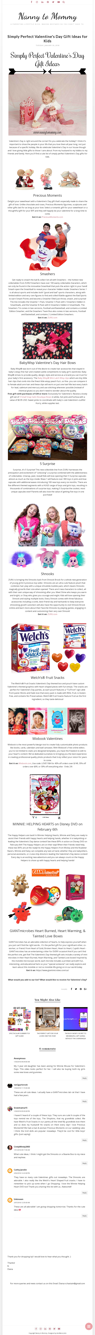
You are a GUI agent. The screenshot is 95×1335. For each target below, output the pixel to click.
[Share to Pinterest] (81, 989)
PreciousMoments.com (52, 217)
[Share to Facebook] (71, 989)
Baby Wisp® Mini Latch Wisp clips (53, 378)
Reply (84, 1078)
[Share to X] (76, 989)
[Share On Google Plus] (85, 989)
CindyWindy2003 (22, 1146)
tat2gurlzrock (21, 1084)
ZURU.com (52, 317)
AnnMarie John (61, 1333)
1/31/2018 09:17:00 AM (22, 1150)
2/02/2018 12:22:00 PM (22, 1173)
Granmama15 (20, 1107)
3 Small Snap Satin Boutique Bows (35, 397)
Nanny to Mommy (47, 16)
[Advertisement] (47, 1308)
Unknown (18, 1199)
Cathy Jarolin (20, 1169)
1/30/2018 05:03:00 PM (22, 1111)
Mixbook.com (25, 763)
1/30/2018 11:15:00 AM (22, 1088)
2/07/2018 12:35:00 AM (22, 1203)
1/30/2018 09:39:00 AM (22, 1062)
